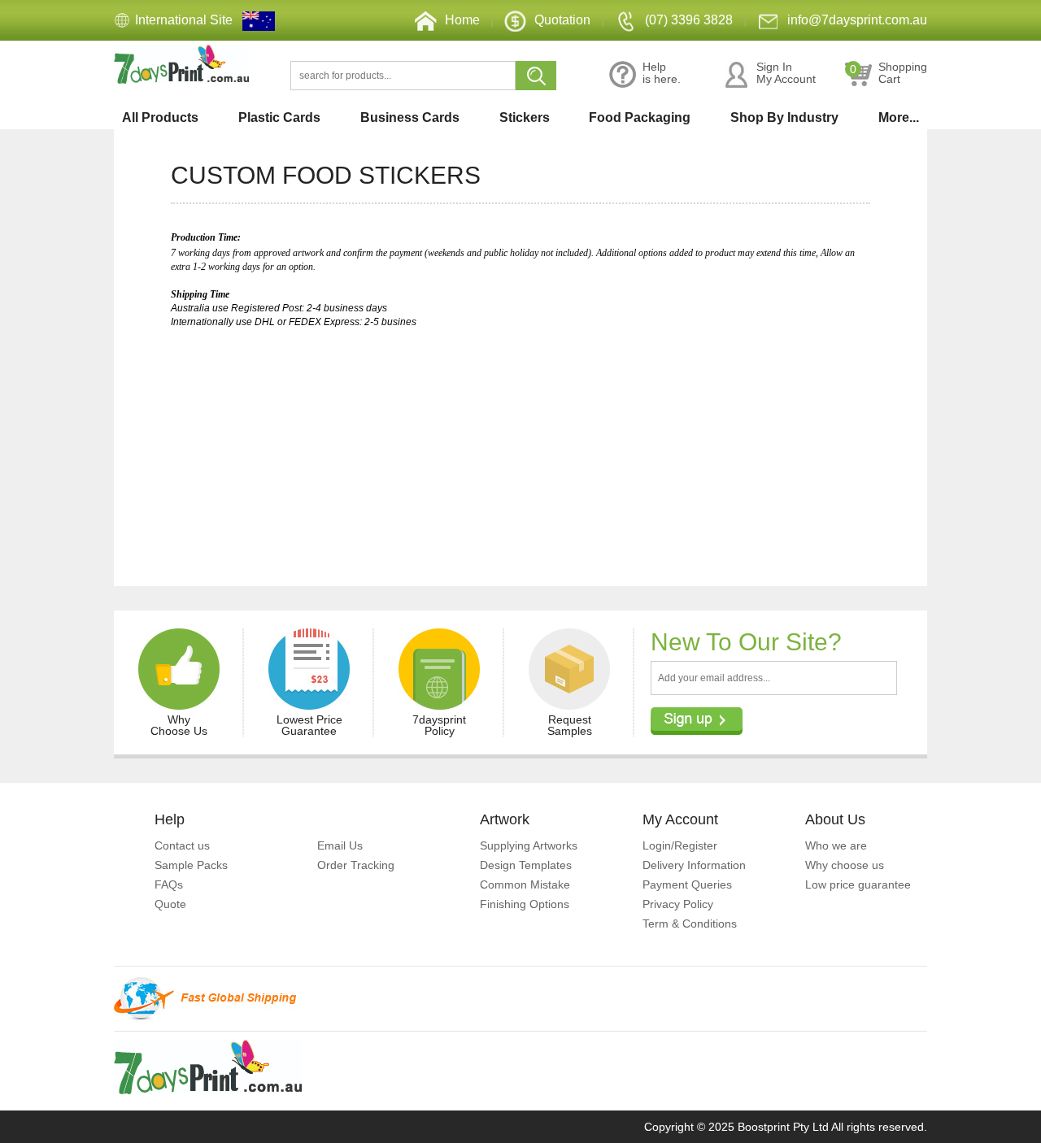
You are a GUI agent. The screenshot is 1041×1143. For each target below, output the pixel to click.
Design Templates (526, 864)
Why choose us (844, 864)
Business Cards (410, 117)
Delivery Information (694, 864)
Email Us (340, 845)
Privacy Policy (677, 903)
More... (898, 117)
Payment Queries (687, 884)
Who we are (836, 845)
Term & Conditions (689, 923)
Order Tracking (355, 864)
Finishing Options (524, 903)
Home (462, 20)
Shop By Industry (784, 117)
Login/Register (679, 845)
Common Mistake (525, 884)
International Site (184, 20)
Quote (170, 903)
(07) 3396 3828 (689, 20)
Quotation (562, 20)
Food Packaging (639, 117)
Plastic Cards (279, 117)
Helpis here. (661, 73)
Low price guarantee (858, 884)
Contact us (182, 845)
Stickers (524, 117)
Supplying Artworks (528, 845)
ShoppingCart (888, 73)
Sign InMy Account (786, 73)
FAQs (169, 884)
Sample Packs (191, 864)
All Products (160, 117)
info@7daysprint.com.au (857, 20)
